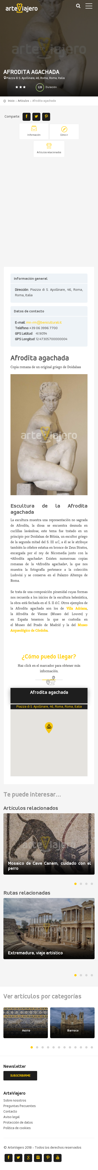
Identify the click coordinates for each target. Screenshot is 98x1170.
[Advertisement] (49, 212)
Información (34, 135)
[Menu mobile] (88, 6)
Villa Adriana (77, 608)
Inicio (11, 100)
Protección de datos (18, 1123)
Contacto (10, 1111)
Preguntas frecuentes (19, 1106)
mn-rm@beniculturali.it (44, 323)
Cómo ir (64, 135)
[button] (49, 727)
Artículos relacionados (49, 152)
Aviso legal (11, 1117)
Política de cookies (17, 1128)
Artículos (23, 100)
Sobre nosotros (14, 1100)
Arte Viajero (25, 9)
